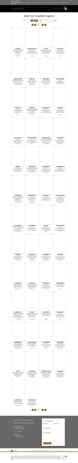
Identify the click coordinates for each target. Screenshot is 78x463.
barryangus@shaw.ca (17, 112)
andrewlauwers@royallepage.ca (18, 83)
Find (32, 20)
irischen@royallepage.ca (32, 316)
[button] (15, 431)
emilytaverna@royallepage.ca (32, 230)
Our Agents (34, 2)
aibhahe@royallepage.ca (60, 83)
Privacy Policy (54, 450)
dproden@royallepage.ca (46, 171)
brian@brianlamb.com (32, 112)
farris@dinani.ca (32, 258)
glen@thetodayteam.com (18, 286)
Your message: (46, 432)
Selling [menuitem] (44, 2)
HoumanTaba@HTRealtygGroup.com (18, 316)
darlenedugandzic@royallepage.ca (60, 171)
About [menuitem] (56, 2)
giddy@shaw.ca (32, 83)
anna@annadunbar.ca (46, 83)
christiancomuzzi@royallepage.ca (31, 142)
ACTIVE (63, 6)
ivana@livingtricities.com (60, 316)
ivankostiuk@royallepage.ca (46, 315)
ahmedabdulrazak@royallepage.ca (32, 53)
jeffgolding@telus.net (31, 375)
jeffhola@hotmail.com (18, 375)
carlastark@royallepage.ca (60, 112)
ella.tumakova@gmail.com (17, 230)
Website (16, 55)
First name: (45, 423)
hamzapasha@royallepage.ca (46, 287)
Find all (36, 20)
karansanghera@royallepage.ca (32, 404)
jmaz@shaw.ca (46, 346)
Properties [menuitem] (28, 2)
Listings (19, 55)
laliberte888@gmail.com (46, 258)
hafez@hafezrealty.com (32, 287)
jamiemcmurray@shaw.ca (18, 346)
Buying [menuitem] (39, 2)
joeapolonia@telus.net (60, 375)
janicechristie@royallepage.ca (60, 346)
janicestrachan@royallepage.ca (32, 345)
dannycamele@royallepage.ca (32, 171)
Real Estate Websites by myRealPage (61, 450)
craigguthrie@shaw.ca (60, 142)
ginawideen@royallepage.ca (60, 258)
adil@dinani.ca (17, 53)
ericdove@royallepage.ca (46, 230)
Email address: (46, 428)
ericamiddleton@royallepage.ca (60, 230)
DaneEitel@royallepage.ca (18, 171)
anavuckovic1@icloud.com (60, 53)
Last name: (56, 423)
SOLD (66, 6)
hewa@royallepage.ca (60, 286)
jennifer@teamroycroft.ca (46, 375)
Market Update (50, 2)
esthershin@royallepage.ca (17, 258)
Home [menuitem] (23, 2)
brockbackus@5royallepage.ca (46, 112)
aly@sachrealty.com (46, 53)
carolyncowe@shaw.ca (18, 142)
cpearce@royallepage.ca (46, 142)
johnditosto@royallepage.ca (18, 403)
